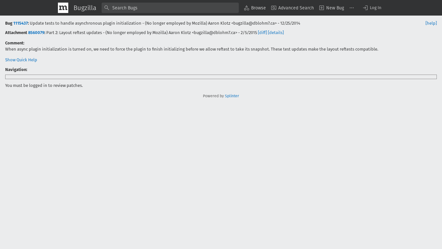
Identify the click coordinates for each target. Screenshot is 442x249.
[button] (371, 8)
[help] (431, 23)
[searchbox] (170, 8)
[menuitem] (255, 8)
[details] (276, 32)
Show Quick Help (21, 59)
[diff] (262, 32)
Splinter (232, 96)
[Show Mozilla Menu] (63, 8)
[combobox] (170, 8)
